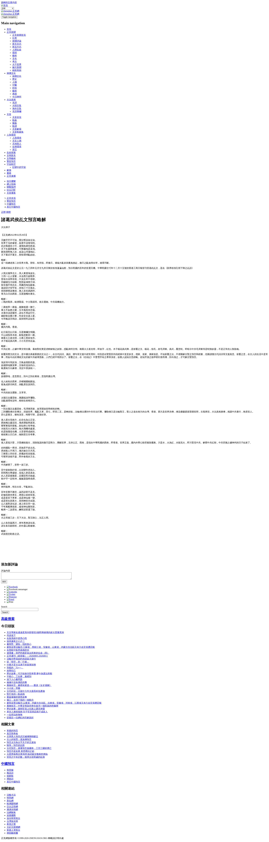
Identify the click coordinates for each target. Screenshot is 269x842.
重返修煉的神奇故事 (17, 697)
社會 (14, 38)
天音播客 (11, 193)
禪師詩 (10, 779)
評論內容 (5, 571)
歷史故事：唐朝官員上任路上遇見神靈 (26, 709)
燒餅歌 (10, 776)
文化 (14, 58)
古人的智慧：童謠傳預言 (19, 739)
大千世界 (16, 64)
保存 (4, 582)
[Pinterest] (12, 597)
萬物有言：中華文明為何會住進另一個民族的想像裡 (32, 706)
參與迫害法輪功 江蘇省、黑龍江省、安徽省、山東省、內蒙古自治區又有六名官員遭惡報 (51, 647)
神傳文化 (11, 73)
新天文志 (16, 44)
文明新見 (11, 155)
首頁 (9, 29)
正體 (3, 212)
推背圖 (10, 770)
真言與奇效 (12, 733)
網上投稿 (11, 184)
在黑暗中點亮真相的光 (18, 650)
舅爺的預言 (12, 730)
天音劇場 (16, 129)
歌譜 (14, 126)
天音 (9, 114)
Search (4, 606)
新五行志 (16, 47)
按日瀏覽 (11, 181)
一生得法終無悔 (14, 714)
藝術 (14, 55)
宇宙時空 (11, 164)
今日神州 (16, 97)
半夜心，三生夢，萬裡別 (19, 676)
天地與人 (16, 144)
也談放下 (11, 635)
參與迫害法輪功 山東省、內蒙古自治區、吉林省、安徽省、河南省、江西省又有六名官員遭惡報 (54, 703)
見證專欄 (16, 111)
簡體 (8, 212)
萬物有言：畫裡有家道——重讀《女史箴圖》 (29, 685)
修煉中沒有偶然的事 (17, 682)
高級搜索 (8, 619)
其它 (14, 149)
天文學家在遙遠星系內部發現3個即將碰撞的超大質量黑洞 (35, 632)
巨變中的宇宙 (19, 167)
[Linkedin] (12, 592)
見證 (14, 102)
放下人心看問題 (14, 679)
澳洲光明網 (12, 809)
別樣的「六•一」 (15, 667)
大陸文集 (16, 105)
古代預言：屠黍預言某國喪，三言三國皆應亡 (29, 748)
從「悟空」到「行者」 (18, 662)
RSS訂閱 (11, 190)
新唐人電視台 (13, 830)
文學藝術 (11, 158)
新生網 (10, 800)
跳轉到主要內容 (9, 2)
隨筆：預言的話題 (16, 745)
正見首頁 (11, 198)
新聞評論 (16, 41)
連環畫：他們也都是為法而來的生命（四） (28, 653)
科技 (14, 88)
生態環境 (16, 146)
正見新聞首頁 (19, 35)
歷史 (14, 79)
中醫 (14, 85)
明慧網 (10, 798)
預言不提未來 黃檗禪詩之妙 (20, 751)
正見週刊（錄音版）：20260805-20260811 (27, 656)
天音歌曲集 (18, 132)
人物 (14, 82)
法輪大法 (11, 795)
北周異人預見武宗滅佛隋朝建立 (22, 736)
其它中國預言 (13, 207)
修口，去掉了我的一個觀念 (20, 700)
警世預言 (11, 161)
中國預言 (11, 204)
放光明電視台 (13, 818)
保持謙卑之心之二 (16, 641)
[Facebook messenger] (17, 589)
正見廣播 (11, 176)
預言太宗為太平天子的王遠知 (21, 742)
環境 (14, 52)
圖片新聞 (16, 67)
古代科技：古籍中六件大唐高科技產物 (26, 691)
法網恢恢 (11, 812)
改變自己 (11, 670)
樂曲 (14, 123)
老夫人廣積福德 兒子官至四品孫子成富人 (27, 712)
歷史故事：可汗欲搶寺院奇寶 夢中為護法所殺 (29, 673)
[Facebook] (12, 587)
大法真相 (11, 99)
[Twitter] (11, 594)
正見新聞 (11, 32)
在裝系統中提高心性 (17, 638)
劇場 (9, 170)
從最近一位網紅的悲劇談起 (20, 717)
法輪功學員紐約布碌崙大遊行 (21, 659)
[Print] (10, 602)
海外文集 (16, 108)
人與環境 (11, 135)
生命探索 (11, 152)
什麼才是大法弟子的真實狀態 (21, 665)
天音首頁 (16, 117)
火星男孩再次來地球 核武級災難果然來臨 (27, 754)
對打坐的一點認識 (16, 694)
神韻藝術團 (12, 833)
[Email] (10, 599)
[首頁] (4, 5)
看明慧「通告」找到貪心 (19, 644)
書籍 (9, 173)
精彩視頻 (16, 70)
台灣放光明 (12, 821)
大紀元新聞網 (13, 827)
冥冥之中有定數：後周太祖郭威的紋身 (26, 757)
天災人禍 (16, 141)
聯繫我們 (11, 187)
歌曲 (14, 120)
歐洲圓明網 (12, 803)
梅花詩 (10, 773)
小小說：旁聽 (13, 688)
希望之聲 (11, 824)
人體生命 (16, 50)
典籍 (14, 94)
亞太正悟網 (12, 806)
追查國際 (11, 815)
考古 (14, 61)
